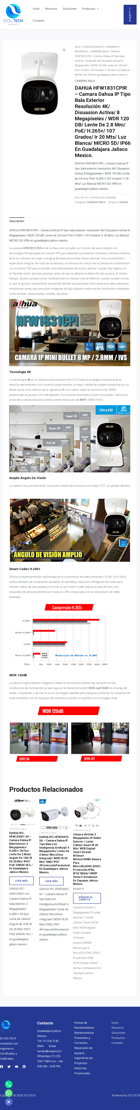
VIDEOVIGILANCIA (93, 46)
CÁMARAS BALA (100, 51)
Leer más (21, 880)
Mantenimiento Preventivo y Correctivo (84, 1038)
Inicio (36, 9)
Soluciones (70, 9)
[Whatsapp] (8, 1093)
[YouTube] (16, 1066)
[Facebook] (1, 1066)
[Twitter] (9, 1066)
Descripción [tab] (16, 221)
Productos (88, 9)
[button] (97, 9)
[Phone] (8, 1084)
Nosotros (51, 9)
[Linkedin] (24, 1066)
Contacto (38, 20)
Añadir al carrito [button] (86, 898)
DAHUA (123, 202)
